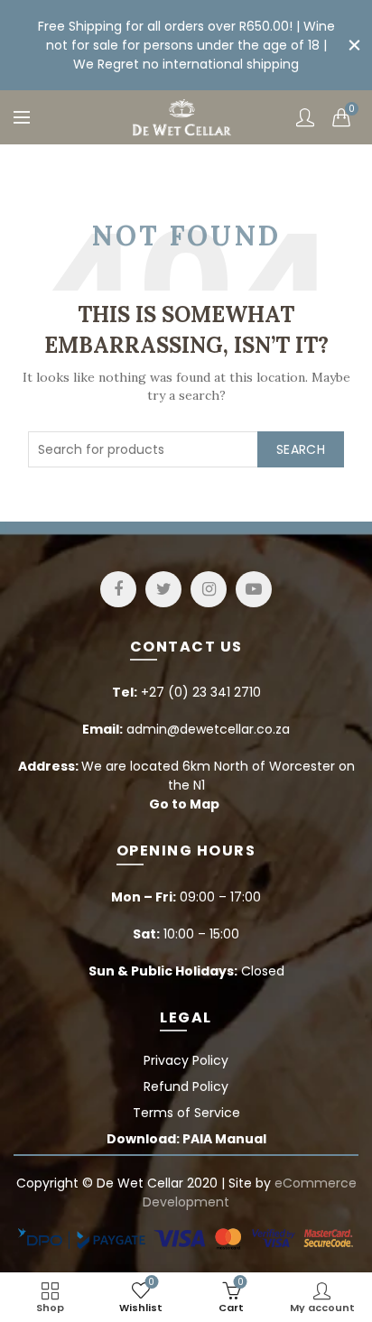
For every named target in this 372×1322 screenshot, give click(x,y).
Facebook (118, 589)
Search (300, 449)
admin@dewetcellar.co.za (208, 729)
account (305, 117)
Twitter (163, 589)
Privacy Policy (186, 1060)
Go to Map (184, 804)
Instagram (209, 589)
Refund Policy (186, 1086)
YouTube (254, 589)
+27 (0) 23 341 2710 (201, 692)
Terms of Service (186, 1113)
